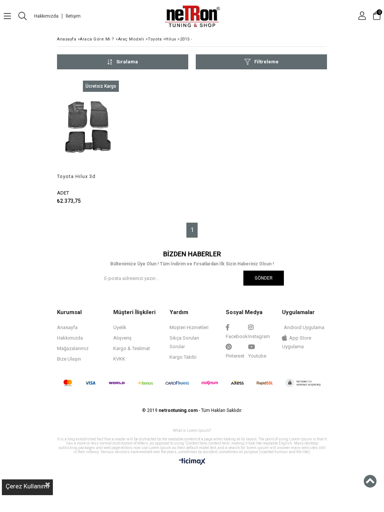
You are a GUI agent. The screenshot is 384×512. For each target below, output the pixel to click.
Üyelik (119, 327)
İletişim (73, 16)
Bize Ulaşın (69, 359)
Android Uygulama (304, 327)
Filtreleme (266, 61)
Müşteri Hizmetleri (189, 327)
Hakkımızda (46, 16)
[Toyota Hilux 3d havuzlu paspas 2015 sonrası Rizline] (88, 127)
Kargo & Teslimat (131, 348)
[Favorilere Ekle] (87, 142)
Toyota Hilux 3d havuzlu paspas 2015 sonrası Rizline (82, 177)
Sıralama (127, 61)
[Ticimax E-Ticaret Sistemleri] (192, 462)
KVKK (119, 359)
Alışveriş (122, 338)
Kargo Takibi (183, 357)
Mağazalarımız (72, 348)
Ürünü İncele (99, 142)
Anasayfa (67, 327)
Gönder (264, 278)
